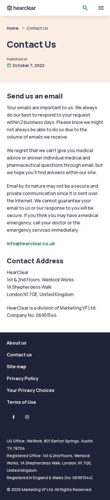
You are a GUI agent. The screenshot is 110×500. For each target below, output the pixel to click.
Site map (16, 366)
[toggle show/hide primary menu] (101, 8)
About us (17, 343)
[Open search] (85, 8)
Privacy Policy (22, 378)
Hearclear (26, 8)
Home (12, 28)
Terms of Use (21, 402)
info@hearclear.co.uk (31, 243)
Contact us (19, 355)
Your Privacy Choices (30, 390)
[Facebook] (13, 417)
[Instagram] (27, 417)
